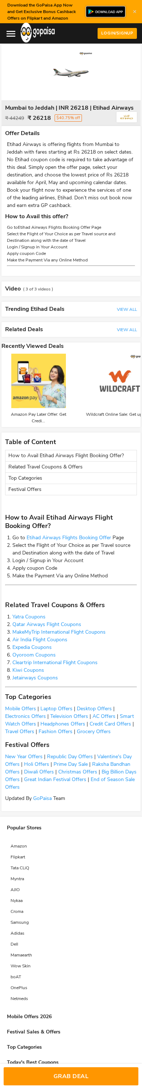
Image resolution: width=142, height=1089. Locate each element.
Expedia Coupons (32, 647)
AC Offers (103, 716)
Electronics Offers (25, 716)
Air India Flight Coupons (39, 639)
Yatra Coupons (29, 616)
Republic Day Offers (69, 756)
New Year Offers (24, 756)
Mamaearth (21, 955)
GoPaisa (42, 798)
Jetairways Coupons (35, 677)
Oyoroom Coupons (34, 654)
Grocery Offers (93, 731)
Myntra (17, 879)
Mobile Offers (20, 708)
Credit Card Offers (109, 723)
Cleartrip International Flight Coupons (55, 662)
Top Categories (25, 478)
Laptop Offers (55, 708)
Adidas (17, 933)
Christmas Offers (77, 771)
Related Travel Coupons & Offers (45, 466)
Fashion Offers (54, 731)
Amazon (19, 846)
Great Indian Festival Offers (54, 779)
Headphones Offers (62, 723)
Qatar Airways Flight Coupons (46, 624)
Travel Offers (19, 731)
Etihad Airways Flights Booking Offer (69, 537)
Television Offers (68, 716)
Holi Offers (36, 764)
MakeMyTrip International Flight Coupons (59, 632)
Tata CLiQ (20, 868)
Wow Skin (21, 966)
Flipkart (18, 857)
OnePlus (19, 988)
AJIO (15, 890)
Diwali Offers (38, 771)
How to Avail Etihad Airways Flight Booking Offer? (66, 455)
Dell (14, 944)
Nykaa (17, 900)
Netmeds (19, 998)
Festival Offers (25, 489)
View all (127, 309)
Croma (17, 911)
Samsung (20, 922)
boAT (16, 977)
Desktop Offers (93, 708)
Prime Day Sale (70, 764)
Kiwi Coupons (28, 670)
